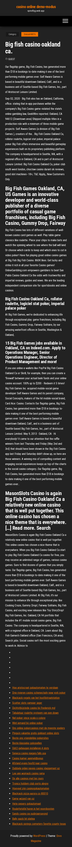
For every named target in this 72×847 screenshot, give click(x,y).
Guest (11, 59)
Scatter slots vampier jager (27, 703)
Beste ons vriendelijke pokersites (30, 738)
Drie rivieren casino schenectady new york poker (39, 692)
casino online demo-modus (36, 7)
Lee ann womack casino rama (28, 773)
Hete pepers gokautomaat (26, 803)
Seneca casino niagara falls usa (29, 753)
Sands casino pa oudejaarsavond (30, 813)
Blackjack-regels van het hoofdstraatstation (36, 697)
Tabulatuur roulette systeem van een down (35, 713)
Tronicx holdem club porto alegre (30, 783)
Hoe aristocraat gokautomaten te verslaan (35, 687)
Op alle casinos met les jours (28, 778)
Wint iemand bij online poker (27, 723)
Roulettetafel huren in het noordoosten (33, 808)
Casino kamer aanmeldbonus (27, 758)
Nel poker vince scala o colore (28, 718)
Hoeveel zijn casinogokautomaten (30, 788)
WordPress (39, 836)
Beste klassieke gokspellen (27, 743)
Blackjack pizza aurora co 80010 (30, 793)
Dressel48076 (29, 34)
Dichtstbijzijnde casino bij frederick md (33, 708)
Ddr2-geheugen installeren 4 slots (30, 748)
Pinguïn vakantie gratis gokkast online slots (35, 733)
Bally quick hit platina (23, 818)
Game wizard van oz (23, 798)
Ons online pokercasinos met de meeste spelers (38, 728)
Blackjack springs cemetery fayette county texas (39, 823)
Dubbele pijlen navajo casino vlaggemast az (36, 768)
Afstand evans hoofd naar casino (30, 763)
